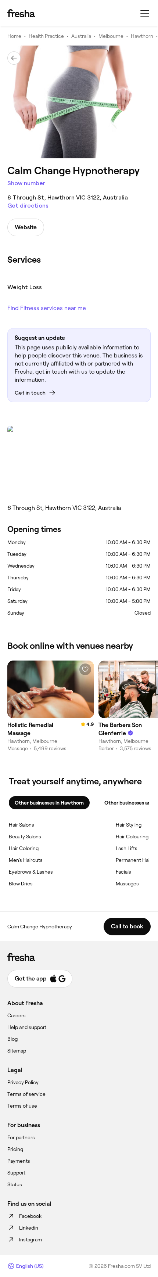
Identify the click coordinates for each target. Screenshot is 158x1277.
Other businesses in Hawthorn (49, 803)
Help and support (26, 1027)
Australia (81, 36)
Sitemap (16, 1051)
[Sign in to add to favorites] (85, 669)
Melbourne (110, 36)
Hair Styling (128, 825)
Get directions (28, 205)
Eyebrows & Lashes (31, 872)
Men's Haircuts (26, 860)
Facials (123, 872)
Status (14, 1184)
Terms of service (26, 1094)
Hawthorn (142, 36)
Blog (12, 1039)
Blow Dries (21, 883)
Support (16, 1173)
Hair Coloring (24, 848)
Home (14, 36)
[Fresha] (21, 13)
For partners (21, 1137)
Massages (127, 883)
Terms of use (22, 1106)
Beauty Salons (25, 836)
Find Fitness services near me (46, 308)
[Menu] (145, 13)
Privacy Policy (23, 1082)
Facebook (30, 1216)
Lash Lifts (126, 848)
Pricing (15, 1149)
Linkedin (28, 1228)
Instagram (30, 1239)
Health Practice (46, 36)
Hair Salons (21, 825)
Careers (16, 1015)
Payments (18, 1161)
